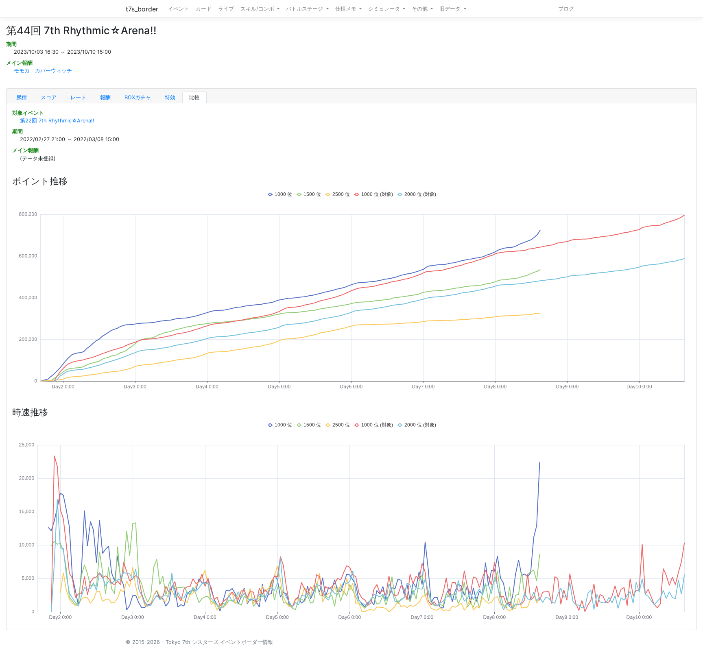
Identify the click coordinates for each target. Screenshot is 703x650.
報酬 (105, 97)
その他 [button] (420, 9)
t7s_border (142, 9)
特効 (170, 97)
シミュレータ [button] (385, 9)
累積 (21, 97)
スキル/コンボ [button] (258, 9)
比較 (194, 97)
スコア (49, 97)
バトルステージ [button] (305, 9)
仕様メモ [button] (346, 9)
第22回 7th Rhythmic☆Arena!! (57, 121)
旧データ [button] (450, 9)
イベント (178, 9)
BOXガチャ (137, 97)
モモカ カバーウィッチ (43, 71)
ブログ (566, 9)
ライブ (226, 9)
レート (78, 97)
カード (204, 9)
